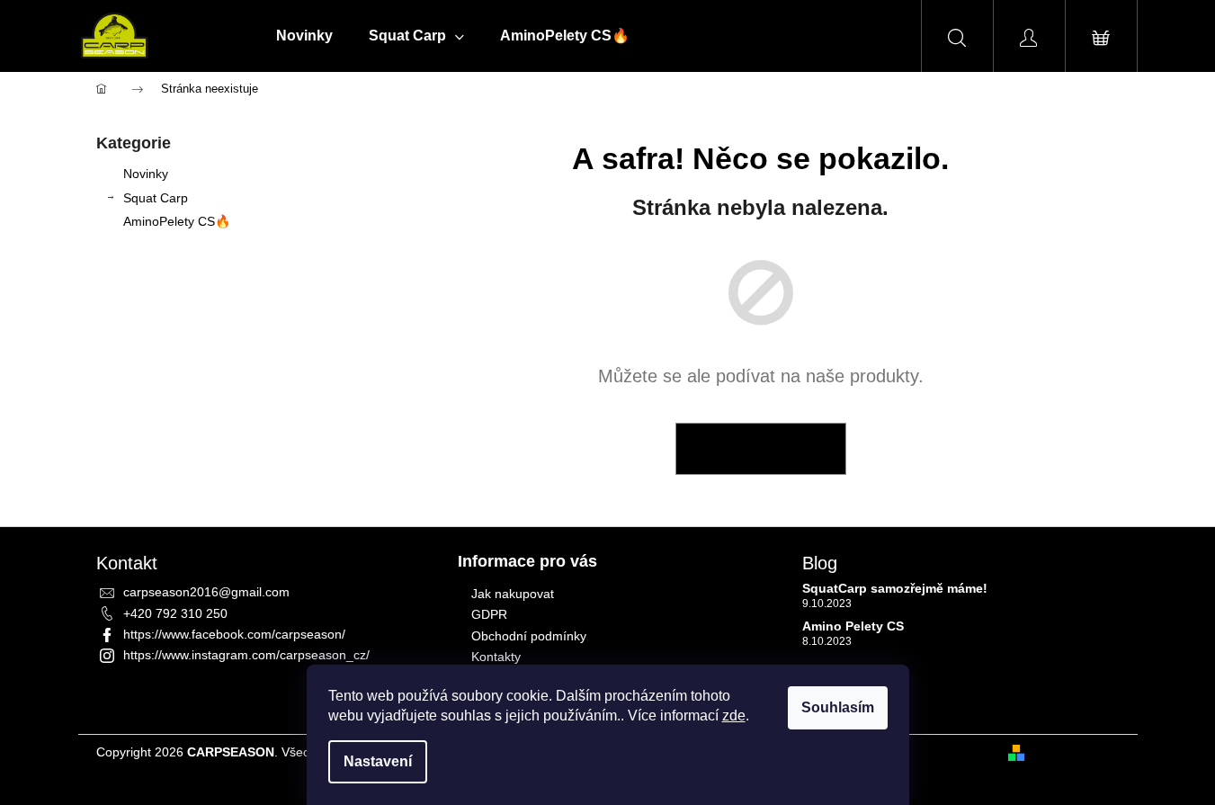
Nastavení (378, 761)
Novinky (145, 173)
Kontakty (496, 656)
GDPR (489, 614)
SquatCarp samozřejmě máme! (894, 588)
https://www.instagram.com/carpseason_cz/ (246, 655)
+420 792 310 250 (175, 613)
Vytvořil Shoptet (1076, 752)
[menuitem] (304, 36)
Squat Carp (155, 198)
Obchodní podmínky (528, 636)
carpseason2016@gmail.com (206, 592)
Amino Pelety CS (853, 626)
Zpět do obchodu (761, 449)
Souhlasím (837, 707)
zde (734, 715)
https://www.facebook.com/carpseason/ (234, 634)
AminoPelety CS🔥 (176, 221)
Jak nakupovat (512, 593)
